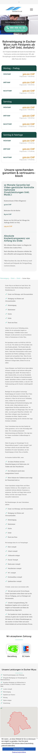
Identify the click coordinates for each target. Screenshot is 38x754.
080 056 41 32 (17, 27)
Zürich (13, 278)
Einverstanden (19, 749)
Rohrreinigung (4, 278)
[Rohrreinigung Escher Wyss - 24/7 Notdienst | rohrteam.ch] (17, 9)
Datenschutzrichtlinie (19, 752)
